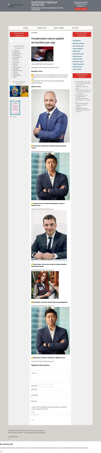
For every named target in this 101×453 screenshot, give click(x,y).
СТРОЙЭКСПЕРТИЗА (17, 57)
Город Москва (77, 40)
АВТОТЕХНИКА (16, 55)
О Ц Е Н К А (15, 65)
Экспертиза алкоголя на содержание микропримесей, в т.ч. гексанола (83, 91)
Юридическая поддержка (19, 34)
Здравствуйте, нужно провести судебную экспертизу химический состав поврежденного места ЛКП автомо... (83, 85)
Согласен (1, 451)
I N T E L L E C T (16, 60)
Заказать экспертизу (81, 9)
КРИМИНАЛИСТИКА (17, 54)
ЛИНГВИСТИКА (16, 52)
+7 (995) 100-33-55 (81, 4)
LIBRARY (14, 77)
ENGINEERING (16, 59)
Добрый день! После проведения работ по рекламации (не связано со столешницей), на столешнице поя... (83, 98)
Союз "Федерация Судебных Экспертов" (34, 432)
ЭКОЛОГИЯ (15, 72)
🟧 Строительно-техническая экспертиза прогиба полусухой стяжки (49, 75)
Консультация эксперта (82, 76)
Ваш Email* (34, 385)
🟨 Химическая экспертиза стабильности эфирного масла (48, 357)
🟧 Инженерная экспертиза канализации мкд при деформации (49, 302)
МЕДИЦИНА (15, 64)
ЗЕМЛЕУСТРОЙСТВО (17, 70)
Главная (25, 28)
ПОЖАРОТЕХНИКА (17, 67)
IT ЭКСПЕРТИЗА (16, 50)
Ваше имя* (34, 389)
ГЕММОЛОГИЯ (16, 74)
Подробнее (85, 448)
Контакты (75, 28)
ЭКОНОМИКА (16, 69)
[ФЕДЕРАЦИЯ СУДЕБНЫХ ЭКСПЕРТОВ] (18, 7)
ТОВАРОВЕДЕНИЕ (17, 75)
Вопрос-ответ (42, 28)
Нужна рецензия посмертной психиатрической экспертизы (83, 110)
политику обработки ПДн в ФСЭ (39, 409)
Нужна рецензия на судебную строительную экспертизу (82, 105)
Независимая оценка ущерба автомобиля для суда (45, 67)
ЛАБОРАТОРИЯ (16, 62)
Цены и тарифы (59, 28)
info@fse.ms (81, 6)
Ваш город (34, 401)
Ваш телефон (34, 395)
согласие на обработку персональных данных (48, 407)
